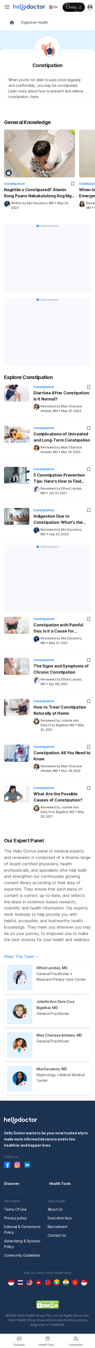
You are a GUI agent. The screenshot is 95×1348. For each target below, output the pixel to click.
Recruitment (57, 1226)
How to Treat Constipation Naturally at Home (59, 710)
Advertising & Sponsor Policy (22, 1244)
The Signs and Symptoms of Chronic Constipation (61, 669)
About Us (55, 1209)
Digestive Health (34, 22)
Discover (11, 1183)
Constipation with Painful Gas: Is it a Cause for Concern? (58, 628)
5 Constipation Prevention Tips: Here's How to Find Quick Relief (59, 478)
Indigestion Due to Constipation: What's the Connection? (58, 520)
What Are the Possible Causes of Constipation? (57, 797)
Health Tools (60, 1183)
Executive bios (60, 1218)
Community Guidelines (22, 1255)
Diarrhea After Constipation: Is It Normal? (61, 396)
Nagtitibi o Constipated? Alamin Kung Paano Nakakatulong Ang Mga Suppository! (39, 193)
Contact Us (57, 1235)
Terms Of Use (15, 1209)
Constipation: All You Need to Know (61, 755)
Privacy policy (15, 1218)
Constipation (14, 184)
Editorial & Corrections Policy (22, 1229)
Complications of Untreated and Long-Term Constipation (61, 437)
